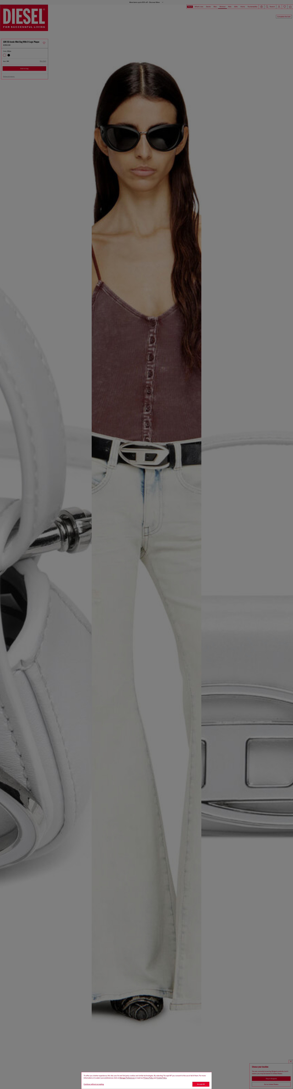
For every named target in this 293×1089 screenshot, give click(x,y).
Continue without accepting (94, 1084)
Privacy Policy (148, 1078)
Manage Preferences (127, 1078)
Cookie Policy (162, 1078)
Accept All (201, 1084)
